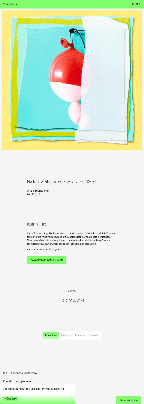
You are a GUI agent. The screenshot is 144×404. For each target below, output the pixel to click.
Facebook (17, 373)
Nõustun (10, 398)
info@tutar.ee (24, 381)
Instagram (30, 373)
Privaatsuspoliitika (53, 389)
